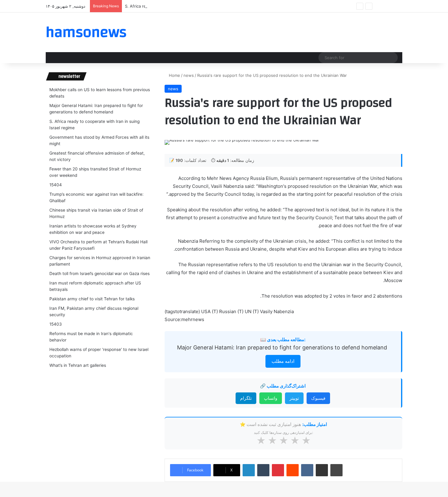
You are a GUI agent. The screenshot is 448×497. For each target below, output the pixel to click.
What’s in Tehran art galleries (77, 365)
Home (174, 75)
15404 (55, 184)
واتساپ (270, 398)
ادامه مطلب (283, 361)
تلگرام (246, 398)
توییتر (294, 398)
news (188, 75)
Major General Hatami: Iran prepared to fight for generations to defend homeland (283, 347)
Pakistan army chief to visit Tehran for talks (92, 298)
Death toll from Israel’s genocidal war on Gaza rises (99, 273)
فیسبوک (318, 398)
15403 (55, 324)
